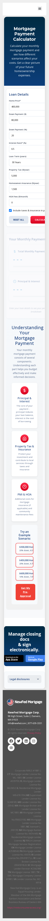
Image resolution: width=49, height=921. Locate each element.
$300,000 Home (26, 548)
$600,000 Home (26, 575)
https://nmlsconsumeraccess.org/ (24, 907)
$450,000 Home (26, 562)
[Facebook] (11, 740)
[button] (40, 8)
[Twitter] (18, 740)
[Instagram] (33, 740)
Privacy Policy (34, 732)
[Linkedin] (26, 740)
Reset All (18, 219)
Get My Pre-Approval (25, 592)
